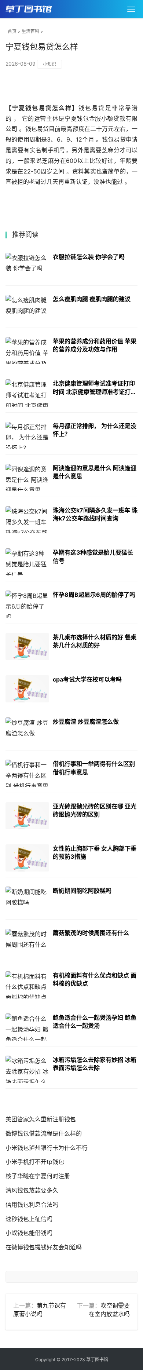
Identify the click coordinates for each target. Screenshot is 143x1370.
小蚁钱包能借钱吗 (29, 1232)
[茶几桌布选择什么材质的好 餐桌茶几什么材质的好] (27, 646)
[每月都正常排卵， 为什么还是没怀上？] (27, 435)
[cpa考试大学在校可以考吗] (27, 688)
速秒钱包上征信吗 (29, 1219)
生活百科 (30, 31)
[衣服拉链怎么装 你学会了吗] (27, 266)
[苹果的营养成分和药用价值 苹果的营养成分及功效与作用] (27, 350)
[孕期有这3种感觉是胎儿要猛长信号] (27, 562)
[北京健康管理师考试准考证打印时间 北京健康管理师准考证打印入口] (27, 392)
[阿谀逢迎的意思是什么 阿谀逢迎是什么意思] (27, 477)
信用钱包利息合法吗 (32, 1204)
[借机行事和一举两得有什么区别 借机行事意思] (27, 773)
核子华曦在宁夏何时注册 (38, 1176)
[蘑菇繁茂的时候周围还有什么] (27, 942)
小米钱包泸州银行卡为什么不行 (47, 1147)
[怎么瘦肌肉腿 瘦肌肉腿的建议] (27, 308)
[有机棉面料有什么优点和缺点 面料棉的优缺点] (27, 984)
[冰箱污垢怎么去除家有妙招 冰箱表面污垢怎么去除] (27, 1069)
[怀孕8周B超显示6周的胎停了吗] (27, 604)
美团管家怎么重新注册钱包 (41, 1119)
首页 (12, 31)
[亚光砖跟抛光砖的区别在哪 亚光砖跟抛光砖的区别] (27, 815)
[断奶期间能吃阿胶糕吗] (27, 900)
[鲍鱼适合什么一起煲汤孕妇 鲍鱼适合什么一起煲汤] (27, 1027)
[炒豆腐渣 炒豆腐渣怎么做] (27, 731)
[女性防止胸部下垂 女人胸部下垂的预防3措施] (27, 858)
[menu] (131, 9)
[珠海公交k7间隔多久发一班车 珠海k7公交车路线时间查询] (27, 519)
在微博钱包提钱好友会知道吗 (44, 1247)
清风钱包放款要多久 (32, 1190)
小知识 (49, 64)
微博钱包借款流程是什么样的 (44, 1133)
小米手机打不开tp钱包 (35, 1161)
